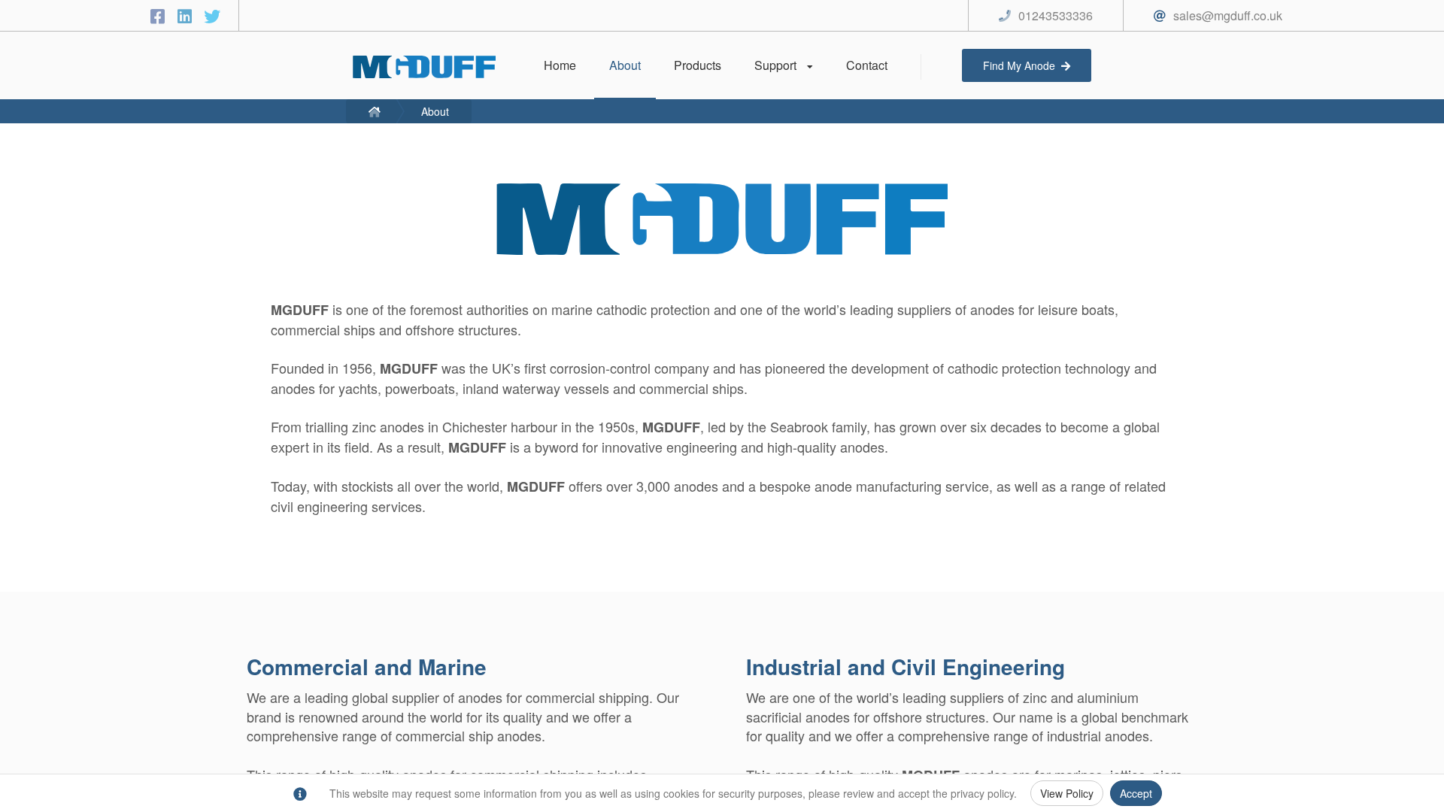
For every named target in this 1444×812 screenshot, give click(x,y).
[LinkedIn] (187, 15)
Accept (1136, 793)
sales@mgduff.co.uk (1227, 15)
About (435, 111)
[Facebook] (160, 15)
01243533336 (1055, 15)
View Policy (1067, 793)
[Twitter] (212, 15)
